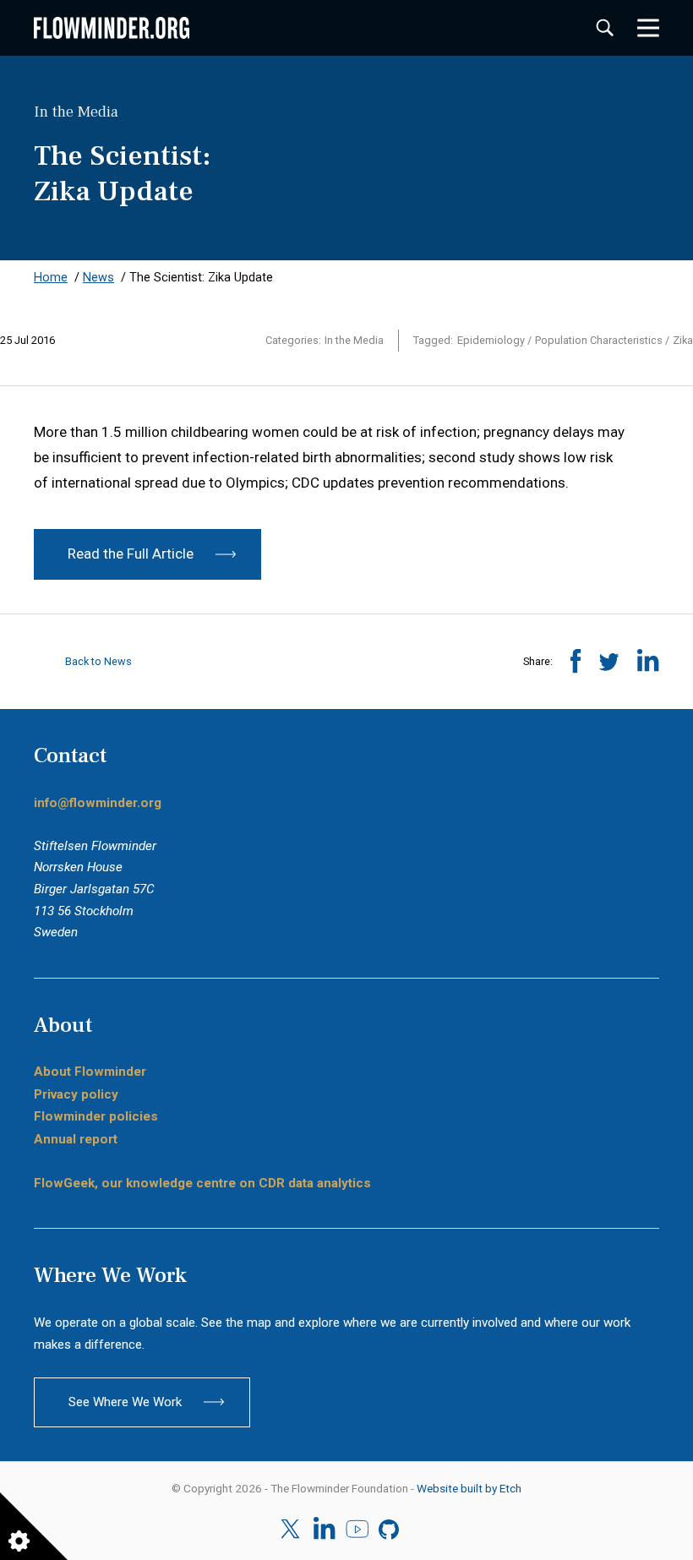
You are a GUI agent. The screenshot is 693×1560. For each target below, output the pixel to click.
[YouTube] (357, 1529)
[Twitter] (292, 1529)
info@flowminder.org (97, 802)
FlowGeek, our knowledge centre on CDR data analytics (202, 1183)
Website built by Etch (469, 1488)
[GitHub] (390, 1529)
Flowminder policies (96, 1116)
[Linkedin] (324, 1529)
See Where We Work (125, 1402)
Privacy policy (76, 1094)
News (98, 277)
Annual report (75, 1139)
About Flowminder (90, 1071)
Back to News (97, 661)
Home (51, 277)
